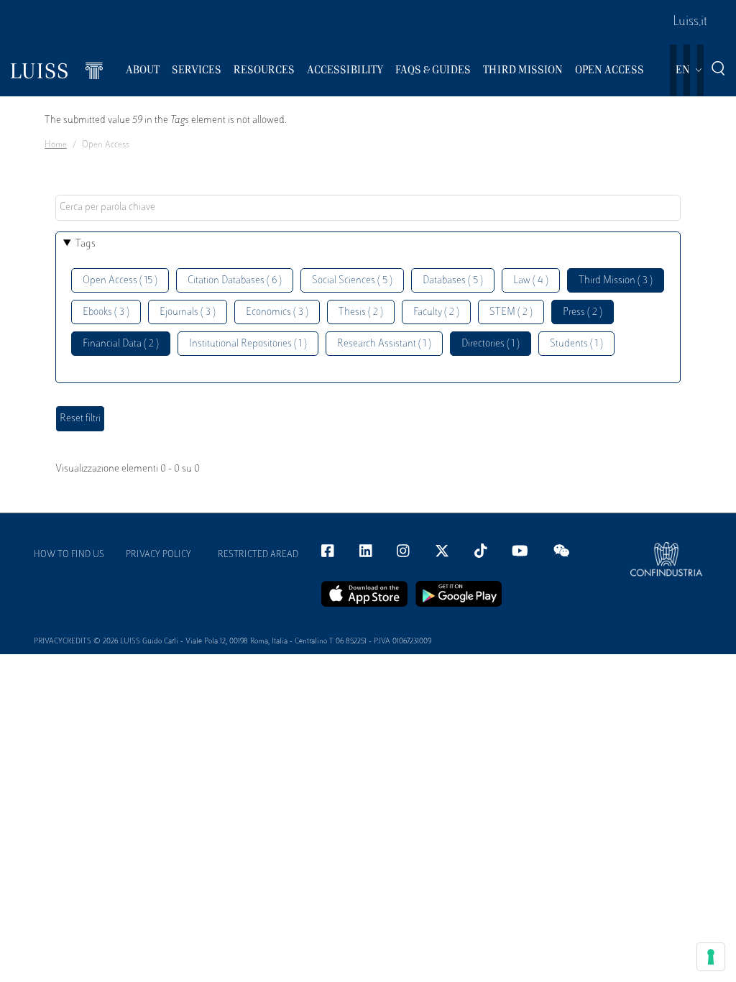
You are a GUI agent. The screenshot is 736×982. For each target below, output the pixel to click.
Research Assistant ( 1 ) (384, 344)
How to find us (69, 555)
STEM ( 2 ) (511, 312)
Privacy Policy (158, 555)
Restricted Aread (258, 555)
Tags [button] (85, 244)
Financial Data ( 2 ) (121, 344)
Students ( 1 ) (576, 344)
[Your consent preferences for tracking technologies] (710, 956)
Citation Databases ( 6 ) (235, 280)
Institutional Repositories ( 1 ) (248, 344)
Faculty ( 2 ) (436, 312)
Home (56, 145)
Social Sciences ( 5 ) (352, 280)
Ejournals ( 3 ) (188, 312)
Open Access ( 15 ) (120, 280)
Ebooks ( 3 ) (106, 312)
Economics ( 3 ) (277, 312)
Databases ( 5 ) (453, 280)
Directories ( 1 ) (490, 344)
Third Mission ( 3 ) (616, 280)
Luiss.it (690, 22)
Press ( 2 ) (582, 312)
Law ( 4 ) (530, 280)
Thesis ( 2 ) (361, 312)
